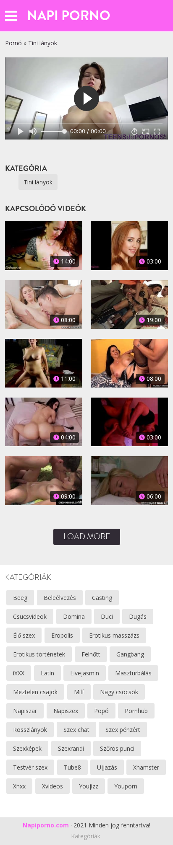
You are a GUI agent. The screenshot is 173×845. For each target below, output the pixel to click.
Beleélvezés (60, 598)
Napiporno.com (46, 825)
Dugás (138, 616)
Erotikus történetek (39, 654)
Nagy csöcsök (119, 692)
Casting (102, 598)
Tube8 (72, 767)
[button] (11, 16)
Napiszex (65, 711)
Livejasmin (84, 673)
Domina (74, 616)
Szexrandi (71, 748)
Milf (79, 692)
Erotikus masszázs (114, 635)
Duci (107, 616)
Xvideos (52, 786)
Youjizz (88, 786)
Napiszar (25, 711)
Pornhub (136, 711)
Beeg (20, 598)
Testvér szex (30, 767)
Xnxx (19, 786)
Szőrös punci (117, 748)
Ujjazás (107, 767)
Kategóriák (85, 836)
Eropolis (62, 635)
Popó (101, 711)
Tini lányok (42, 43)
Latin (47, 673)
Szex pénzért (122, 730)
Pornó (13, 43)
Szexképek (27, 748)
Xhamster (146, 767)
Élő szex (24, 635)
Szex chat (76, 730)
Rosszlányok (30, 730)
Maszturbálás (133, 673)
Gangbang (130, 654)
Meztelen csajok (35, 692)
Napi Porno (68, 15)
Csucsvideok (30, 616)
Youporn (125, 786)
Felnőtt (90, 654)
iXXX (18, 673)
